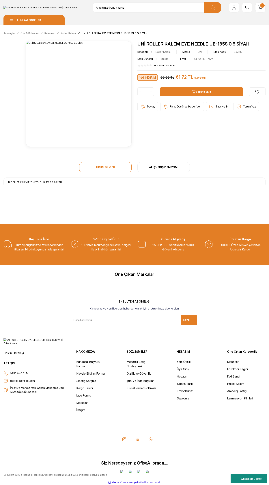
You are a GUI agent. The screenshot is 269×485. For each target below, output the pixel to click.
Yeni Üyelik (184, 362)
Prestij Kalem (235, 384)
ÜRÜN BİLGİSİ (105, 167)
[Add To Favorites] (257, 91)
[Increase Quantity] (152, 91)
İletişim (80, 410)
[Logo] (40, 7)
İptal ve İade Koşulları (140, 381)
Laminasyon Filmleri (240, 398)
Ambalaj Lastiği (237, 391)
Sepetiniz (183, 398)
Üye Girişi (183, 369)
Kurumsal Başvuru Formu (88, 364)
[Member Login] (234, 7)
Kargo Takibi (84, 388)
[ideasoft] (115, 482)
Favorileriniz (185, 391)
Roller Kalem (163, 51)
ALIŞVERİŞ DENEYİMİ (163, 167)
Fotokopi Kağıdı (237, 369)
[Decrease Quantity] (139, 91)
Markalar (82, 403)
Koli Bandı (233, 376)
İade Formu (83, 395)
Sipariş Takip (185, 384)
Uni (200, 51)
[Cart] (260, 7)
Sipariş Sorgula (86, 381)
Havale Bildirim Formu (90, 373)
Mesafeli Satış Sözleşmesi (136, 364)
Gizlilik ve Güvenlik (139, 373)
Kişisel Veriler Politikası (141, 388)
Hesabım (182, 376)
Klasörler (233, 362)
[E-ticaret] (134, 482)
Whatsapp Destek (251, 478)
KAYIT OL (189, 320)
